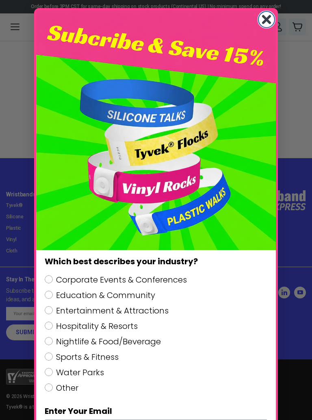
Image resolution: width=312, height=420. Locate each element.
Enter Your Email (78, 411)
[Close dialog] (266, 19)
